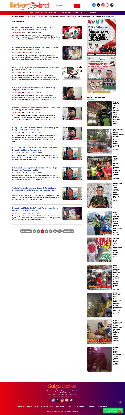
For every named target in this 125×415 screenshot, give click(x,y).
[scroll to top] (119, 412)
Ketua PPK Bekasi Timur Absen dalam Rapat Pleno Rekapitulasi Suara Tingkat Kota (34, 149)
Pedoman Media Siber (63, 406)
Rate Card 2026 (80, 406)
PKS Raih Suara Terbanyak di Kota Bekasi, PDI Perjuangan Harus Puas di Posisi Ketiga (32, 28)
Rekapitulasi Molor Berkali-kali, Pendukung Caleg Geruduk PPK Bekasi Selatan (35, 209)
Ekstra (93, 13)
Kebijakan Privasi (33, 406)
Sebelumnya (26, 231)
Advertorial (77, 13)
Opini (86, 13)
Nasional (39, 13)
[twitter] (99, 6)
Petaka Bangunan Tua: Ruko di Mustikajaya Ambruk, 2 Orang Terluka (99, 16)
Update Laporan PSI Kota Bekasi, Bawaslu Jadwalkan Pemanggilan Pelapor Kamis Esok (36, 109)
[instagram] (103, 6)
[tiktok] (112, 6)
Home (31, 13)
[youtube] (108, 6)
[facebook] (94, 6)
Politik (54, 13)
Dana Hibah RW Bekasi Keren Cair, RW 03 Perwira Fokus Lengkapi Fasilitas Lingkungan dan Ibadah (42, 16)
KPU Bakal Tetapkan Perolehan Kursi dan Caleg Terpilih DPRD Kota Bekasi (33, 89)
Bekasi (47, 13)
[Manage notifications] (120, 402)
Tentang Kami (103, 406)
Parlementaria (65, 13)
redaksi (91, 406)
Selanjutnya (68, 231)
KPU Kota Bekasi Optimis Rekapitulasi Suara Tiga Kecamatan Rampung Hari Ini (34, 169)
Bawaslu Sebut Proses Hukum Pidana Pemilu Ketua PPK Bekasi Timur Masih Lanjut (35, 48)
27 (60, 231)
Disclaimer (20, 406)
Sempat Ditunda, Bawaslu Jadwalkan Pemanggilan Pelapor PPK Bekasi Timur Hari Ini (35, 129)
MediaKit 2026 (48, 406)
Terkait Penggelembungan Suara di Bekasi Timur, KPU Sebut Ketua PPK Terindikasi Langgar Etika (34, 189)
